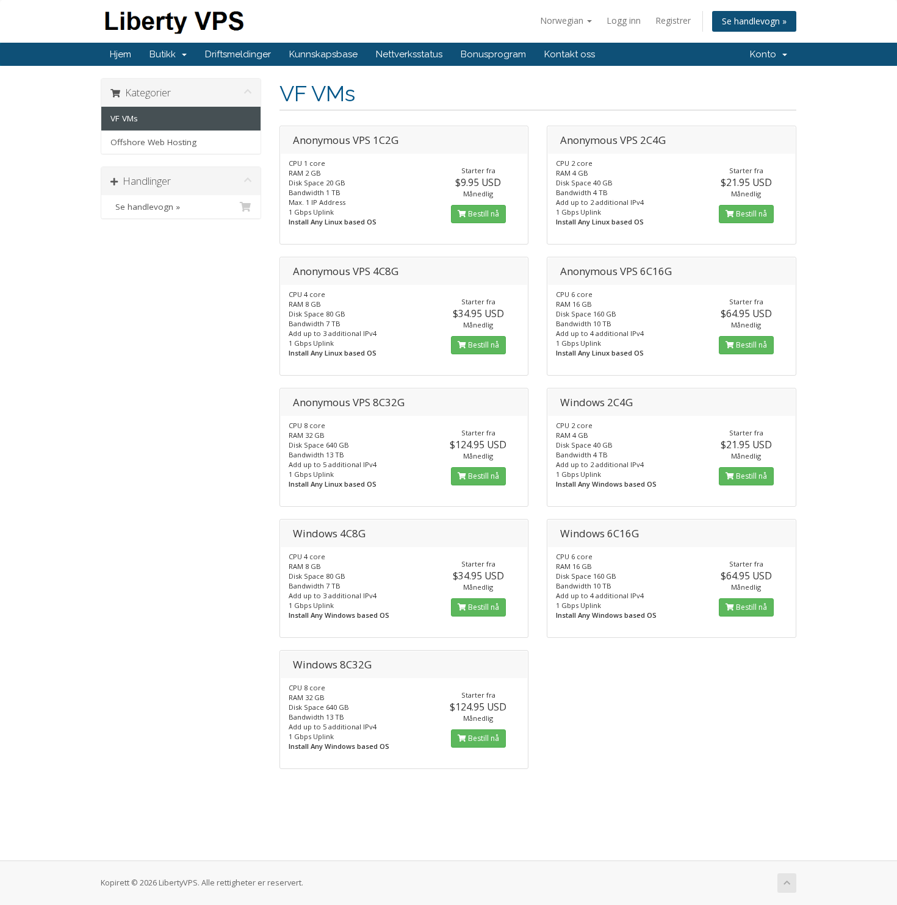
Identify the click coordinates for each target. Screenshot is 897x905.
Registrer (673, 20)
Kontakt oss (569, 54)
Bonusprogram (493, 54)
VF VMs (124, 118)
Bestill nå (482, 214)
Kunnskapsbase (323, 54)
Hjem (120, 54)
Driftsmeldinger (238, 54)
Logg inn (624, 20)
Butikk (165, 54)
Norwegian (563, 20)
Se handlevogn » (754, 21)
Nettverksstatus (409, 54)
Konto (765, 54)
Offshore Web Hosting (153, 142)
